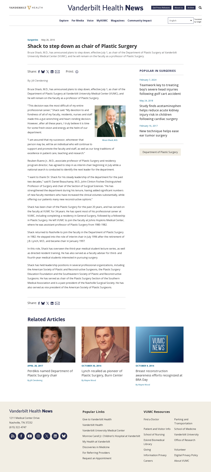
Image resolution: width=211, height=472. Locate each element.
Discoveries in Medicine (96, 447)
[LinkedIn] (55, 436)
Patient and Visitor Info (157, 429)
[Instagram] (38, 436)
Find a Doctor (151, 419)
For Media (78, 20)
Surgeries (32, 39)
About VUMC (181, 460)
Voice (90, 20)
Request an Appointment (96, 458)
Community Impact (140, 20)
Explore (64, 20)
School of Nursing (154, 434)
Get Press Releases (161, 7)
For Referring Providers (96, 452)
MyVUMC (102, 20)
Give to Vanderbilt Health (97, 419)
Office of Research (184, 440)
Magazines (117, 20)
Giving (147, 449)
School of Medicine (185, 429)
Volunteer (180, 449)
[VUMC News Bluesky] (63, 436)
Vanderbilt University (186, 434)
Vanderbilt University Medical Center (103, 430)
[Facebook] (21, 436)
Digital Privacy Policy (186, 455)
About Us (179, 7)
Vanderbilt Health (92, 425)
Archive (191, 7)
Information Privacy (155, 455)
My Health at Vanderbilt (96, 441)
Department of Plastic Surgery (160, 152)
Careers (148, 460)
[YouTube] (29, 436)
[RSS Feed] (12, 436)
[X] (46, 436)
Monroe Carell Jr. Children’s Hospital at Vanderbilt (111, 436)
